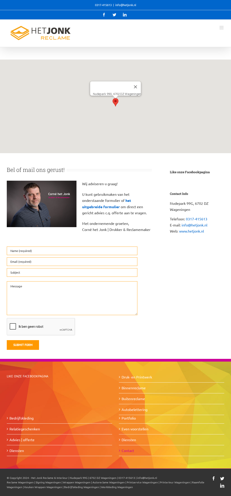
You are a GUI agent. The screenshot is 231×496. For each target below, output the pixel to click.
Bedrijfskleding (21, 418)
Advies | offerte (22, 439)
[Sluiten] (135, 86)
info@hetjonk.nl (125, 5)
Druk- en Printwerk (137, 377)
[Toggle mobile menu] (221, 27)
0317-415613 (196, 219)
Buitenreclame (133, 398)
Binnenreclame (134, 387)
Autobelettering (135, 409)
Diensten (16, 450)
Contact (128, 450)
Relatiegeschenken (24, 429)
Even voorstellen (135, 429)
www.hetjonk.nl (191, 231)
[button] (115, 102)
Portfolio (129, 418)
